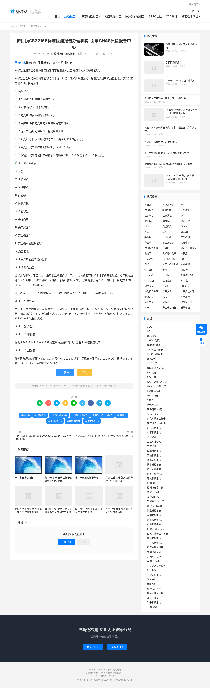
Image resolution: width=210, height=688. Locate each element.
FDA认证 (151, 377)
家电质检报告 (154, 460)
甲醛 (164, 269)
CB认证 (151, 331)
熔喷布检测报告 (155, 519)
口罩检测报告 (154, 450)
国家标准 (20, 62)
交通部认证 (153, 414)
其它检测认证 (189, 16)
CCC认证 (171, 16)
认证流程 (149, 275)
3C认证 (184, 280)
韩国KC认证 (153, 607)
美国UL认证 (153, 561)
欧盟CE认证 (153, 492)
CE (182, 215)
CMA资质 (149, 285)
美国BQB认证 (154, 551)
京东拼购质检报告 (156, 423)
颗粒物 (147, 237)
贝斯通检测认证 (189, 248)
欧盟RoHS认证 (154, 505)
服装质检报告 (154, 478)
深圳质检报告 (154, 515)
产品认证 (149, 258)
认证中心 (185, 242)
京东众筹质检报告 (156, 418)
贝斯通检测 (168, 204)
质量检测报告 (169, 258)
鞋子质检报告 (154, 602)
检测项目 (149, 215)
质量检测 (167, 226)
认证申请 (167, 285)
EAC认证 (151, 372)
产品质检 (185, 296)
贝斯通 (147, 204)
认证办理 (149, 269)
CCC (146, 264)
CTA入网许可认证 (156, 368)
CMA (146, 226)
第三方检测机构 (170, 264)
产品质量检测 (187, 291)
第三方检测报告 (155, 542)
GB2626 (185, 285)
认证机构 (167, 237)
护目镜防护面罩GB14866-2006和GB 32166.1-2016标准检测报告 (43, 437)
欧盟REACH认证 (155, 501)
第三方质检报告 (155, 547)
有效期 (165, 248)
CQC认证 (152, 363)
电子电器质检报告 (24, 477)
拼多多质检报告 (135, 16)
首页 (57, 16)
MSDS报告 (152, 395)
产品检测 (185, 237)
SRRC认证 (155, 16)
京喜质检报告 (154, 432)
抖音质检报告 (154, 469)
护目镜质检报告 (80, 415)
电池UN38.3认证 (156, 528)
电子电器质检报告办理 (86, 477)
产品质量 (185, 210)
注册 (83, 542)
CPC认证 (152, 358)
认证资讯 (151, 579)
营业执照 (185, 264)
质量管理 (185, 307)
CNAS (184, 226)
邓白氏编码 (153, 597)
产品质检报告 (169, 307)
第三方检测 (168, 242)
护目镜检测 (40, 415)
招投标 (184, 269)
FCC (164, 296)
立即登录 (66, 542)
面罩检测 (121, 415)
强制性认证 (186, 302)
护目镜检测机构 (59, 415)
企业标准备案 (154, 441)
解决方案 (149, 296)
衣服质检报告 (154, 574)
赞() (107, 53)
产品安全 (167, 291)
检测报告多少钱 (155, 487)
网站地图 (117, 669)
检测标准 (149, 220)
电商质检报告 (154, 524)
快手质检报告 (154, 464)
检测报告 (35, 26)
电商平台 (149, 253)
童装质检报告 (154, 538)
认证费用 (167, 280)
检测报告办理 (151, 291)
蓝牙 (146, 307)
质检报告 (19, 11)
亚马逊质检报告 (155, 409)
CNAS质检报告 (155, 354)
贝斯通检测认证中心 (170, 253)
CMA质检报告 (154, 345)
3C (182, 258)
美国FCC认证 (154, 556)
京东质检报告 (90, 16)
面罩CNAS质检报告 (102, 415)
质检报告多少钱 (155, 593)
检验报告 (185, 253)
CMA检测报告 (154, 340)
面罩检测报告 (55, 421)
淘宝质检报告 (154, 510)
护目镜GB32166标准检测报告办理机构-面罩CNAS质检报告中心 (87, 385)
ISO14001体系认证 (157, 381)
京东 (164, 231)
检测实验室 (150, 302)
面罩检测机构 (73, 421)
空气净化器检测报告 (157, 533)
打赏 (84, 372)
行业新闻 (151, 570)
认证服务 (167, 275)
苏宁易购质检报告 (156, 565)
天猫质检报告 (112, 16)
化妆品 (165, 302)
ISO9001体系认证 (156, 386)
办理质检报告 (187, 275)
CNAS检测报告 (155, 349)
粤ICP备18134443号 (105, 675)
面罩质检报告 (92, 421)
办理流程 (149, 242)
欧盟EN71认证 (154, 496)
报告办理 (185, 220)
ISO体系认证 (153, 391)
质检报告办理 (151, 248)
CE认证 (184, 231)
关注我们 (193, 4)
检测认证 (167, 215)
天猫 (146, 231)
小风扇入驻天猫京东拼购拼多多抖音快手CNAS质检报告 (104, 435)
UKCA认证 (152, 404)
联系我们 (92, 646)
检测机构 (167, 210)
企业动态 (151, 437)
